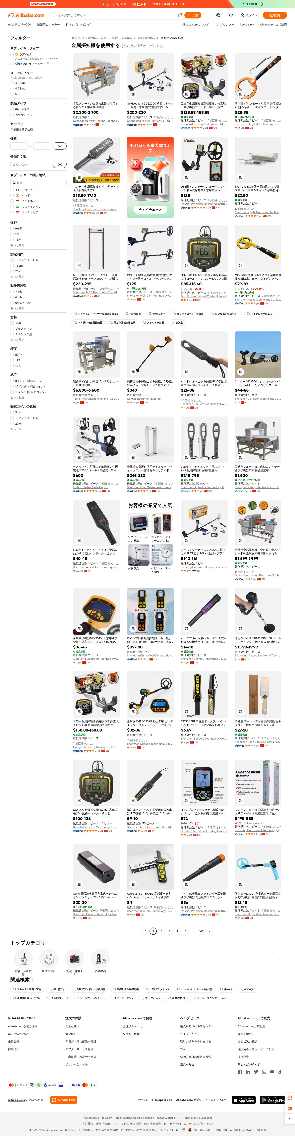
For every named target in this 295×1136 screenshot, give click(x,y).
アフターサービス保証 (79, 1049)
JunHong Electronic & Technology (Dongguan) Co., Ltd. (96, 209)
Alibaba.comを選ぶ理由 (22, 1026)
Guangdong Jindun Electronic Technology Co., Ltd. (258, 575)
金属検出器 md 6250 (28, 998)
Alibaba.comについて (22, 1017)
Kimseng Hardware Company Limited (204, 567)
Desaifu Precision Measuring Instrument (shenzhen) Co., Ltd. (204, 203)
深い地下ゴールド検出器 (190, 313)
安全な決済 (72, 1026)
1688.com (106, 1117)
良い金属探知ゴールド (227, 313)
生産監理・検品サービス (80, 1056)
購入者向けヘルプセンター (197, 1026)
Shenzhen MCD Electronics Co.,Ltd (95, 292)
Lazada (147, 1117)
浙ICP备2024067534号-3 (250, 1130)
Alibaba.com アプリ (189, 1099)
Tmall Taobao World (128, 1117)
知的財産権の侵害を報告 (195, 1056)
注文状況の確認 (247, 1041)
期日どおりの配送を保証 (80, 1041)
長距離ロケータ (59, 998)
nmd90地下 (159, 313)
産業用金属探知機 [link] (172, 38)
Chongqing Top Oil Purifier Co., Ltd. (148, 120)
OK (60, 146)
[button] (180, 15)
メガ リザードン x (123, 998)
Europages (206, 1117)
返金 (183, 1049)
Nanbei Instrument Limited (144, 398)
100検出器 (135, 313)
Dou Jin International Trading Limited (204, 296)
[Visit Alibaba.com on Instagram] (264, 1071)
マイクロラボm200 (261, 313)
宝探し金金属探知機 (128, 989)
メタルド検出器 (155, 322)
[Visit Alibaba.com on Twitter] (256, 1071)
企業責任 (13, 1041)
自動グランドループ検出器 (90, 989)
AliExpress (90, 1117)
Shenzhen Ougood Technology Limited (258, 124)
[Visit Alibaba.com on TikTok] (280, 1071)
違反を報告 (187, 1064)
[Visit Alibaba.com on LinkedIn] (248, 1071)
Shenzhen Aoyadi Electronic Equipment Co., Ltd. (96, 567)
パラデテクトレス (160, 989)
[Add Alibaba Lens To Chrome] (63, 1100)
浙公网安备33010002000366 (213, 1130)
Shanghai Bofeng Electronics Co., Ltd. (258, 487)
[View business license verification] (184, 1130)
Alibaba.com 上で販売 (251, 1026)
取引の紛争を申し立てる (195, 1041)
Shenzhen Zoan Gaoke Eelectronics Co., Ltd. (150, 487)
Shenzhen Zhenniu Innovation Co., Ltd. (204, 658)
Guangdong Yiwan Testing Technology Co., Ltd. (96, 120)
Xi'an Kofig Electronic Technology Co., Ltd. (96, 658)
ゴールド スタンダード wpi (211, 998)
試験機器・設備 (96, 38)
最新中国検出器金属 (124, 322)
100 (201, 931)
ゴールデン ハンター (91, 998)
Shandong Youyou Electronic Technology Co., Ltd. (258, 655)
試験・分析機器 (122, 38)
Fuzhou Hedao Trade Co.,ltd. (90, 487)
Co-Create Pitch (18, 1033)
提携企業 (243, 1056)
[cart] (231, 15)
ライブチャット (190, 1033)
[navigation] (38, 485)
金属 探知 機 (178, 998)
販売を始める (246, 1033)
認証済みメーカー (134, 1026)
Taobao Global (164, 1117)
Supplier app (163, 1099)
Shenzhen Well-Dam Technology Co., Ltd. (150, 295)
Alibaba (75, 38)
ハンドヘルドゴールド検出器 (197, 989)
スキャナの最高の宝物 (29, 989)
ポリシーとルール (76, 1064)
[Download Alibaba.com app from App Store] (244, 1100)
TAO (178, 1117)
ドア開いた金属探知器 (90, 322)
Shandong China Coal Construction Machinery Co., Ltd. (150, 655)
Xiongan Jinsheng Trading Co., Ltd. (202, 124)
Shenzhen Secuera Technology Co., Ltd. (204, 403)
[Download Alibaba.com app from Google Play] (273, 1100)
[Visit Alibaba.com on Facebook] (240, 1071)
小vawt (228, 989)
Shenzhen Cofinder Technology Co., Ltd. (258, 398)
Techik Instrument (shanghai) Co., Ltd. (96, 398)
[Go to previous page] (145, 931)
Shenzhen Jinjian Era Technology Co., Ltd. (204, 487)
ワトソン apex (152, 998)
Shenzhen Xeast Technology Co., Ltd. (258, 299)
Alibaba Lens (16, 1099)
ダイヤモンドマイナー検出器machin (98, 313)
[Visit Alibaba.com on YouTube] (272, 1071)
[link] (290, 1098)
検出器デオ (59, 989)
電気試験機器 (146, 38)
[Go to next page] (209, 931)
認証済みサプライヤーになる (256, 1049)
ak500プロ (250, 989)
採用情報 (13, 1049)
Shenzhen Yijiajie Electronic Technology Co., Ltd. (258, 212)
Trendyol (190, 1117)
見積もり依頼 (131, 1033)
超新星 (179, 322)
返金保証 (71, 1033)
